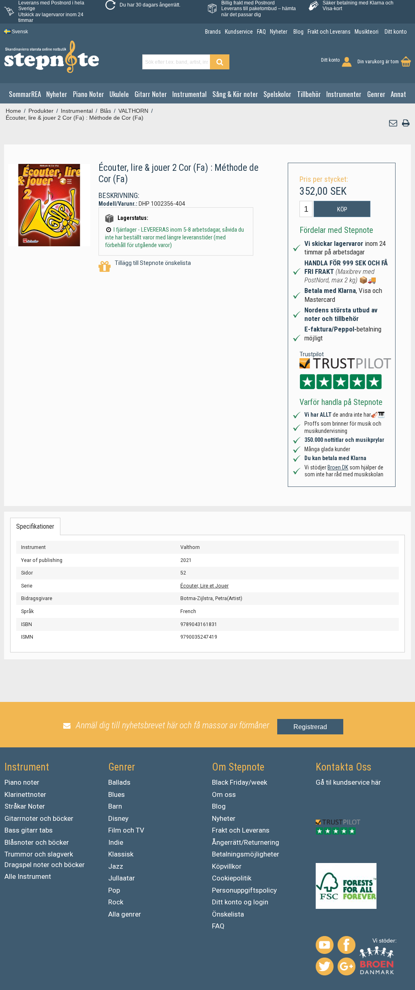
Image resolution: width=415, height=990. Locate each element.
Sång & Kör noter (235, 94)
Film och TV (126, 830)
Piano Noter (88, 94)
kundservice (351, 782)
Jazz (115, 866)
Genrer (376, 94)
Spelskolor (277, 94)
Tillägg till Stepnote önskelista (153, 263)
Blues (116, 794)
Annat (398, 94)
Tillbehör (309, 94)
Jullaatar (121, 878)
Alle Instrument (27, 876)
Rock (115, 902)
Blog (219, 806)
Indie (115, 842)
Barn (115, 806)
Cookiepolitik (231, 878)
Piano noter (21, 782)
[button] (393, 123)
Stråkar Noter (24, 806)
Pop (114, 890)
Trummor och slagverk (38, 854)
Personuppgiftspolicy (244, 890)
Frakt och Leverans (241, 830)
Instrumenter (344, 94)
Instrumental (189, 94)
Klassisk (120, 854)
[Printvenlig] (405, 123)
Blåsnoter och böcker (36, 842)
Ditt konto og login (240, 902)
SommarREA (25, 94)
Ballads (119, 782)
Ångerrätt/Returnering (245, 842)
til (329, 782)
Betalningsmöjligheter (245, 854)
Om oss (224, 794)
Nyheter (56, 94)
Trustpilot (311, 354)
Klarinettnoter (25, 794)
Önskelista (228, 914)
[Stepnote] (51, 57)
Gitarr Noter (151, 94)
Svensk (19, 31)
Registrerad (310, 726)
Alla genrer (124, 914)
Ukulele (119, 94)
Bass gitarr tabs (28, 830)
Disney (118, 818)
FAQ (218, 926)
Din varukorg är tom (378, 61)
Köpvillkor (227, 866)
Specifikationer (35, 526)
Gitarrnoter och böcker (38, 818)
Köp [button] (342, 209)
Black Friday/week (239, 782)
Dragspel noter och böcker (44, 865)
